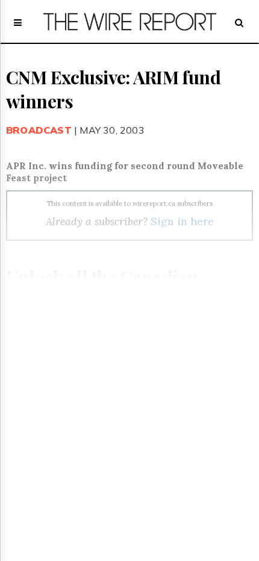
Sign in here (182, 221)
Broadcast (39, 130)
